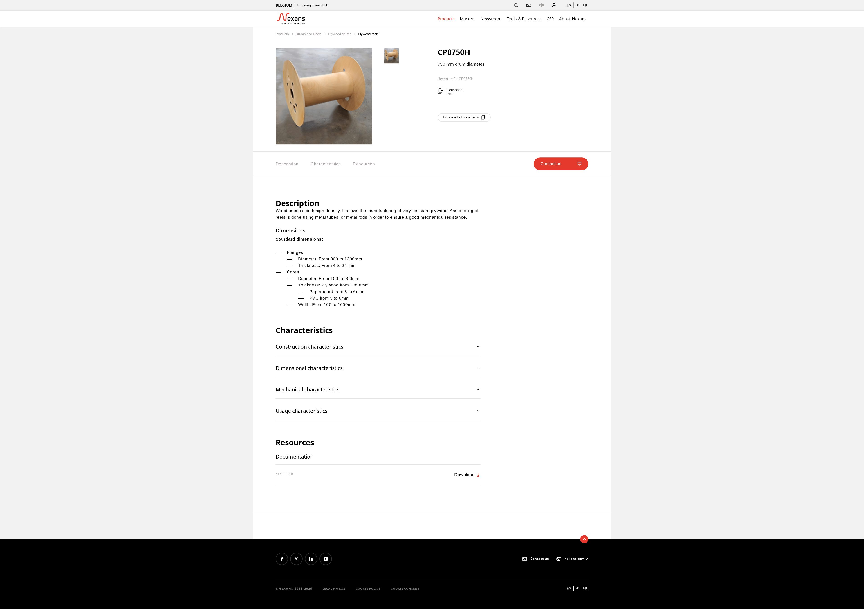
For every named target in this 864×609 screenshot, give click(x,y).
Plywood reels (368, 34)
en (569, 5)
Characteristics (325, 163)
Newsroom (491, 19)
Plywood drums (340, 34)
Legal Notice (334, 588)
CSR (550, 19)
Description (287, 163)
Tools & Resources (524, 19)
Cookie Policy (368, 588)
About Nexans (572, 19)
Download (465, 474)
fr (577, 5)
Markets (467, 19)
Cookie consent (405, 588)
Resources (364, 163)
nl (585, 5)
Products (446, 19)
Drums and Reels (309, 34)
